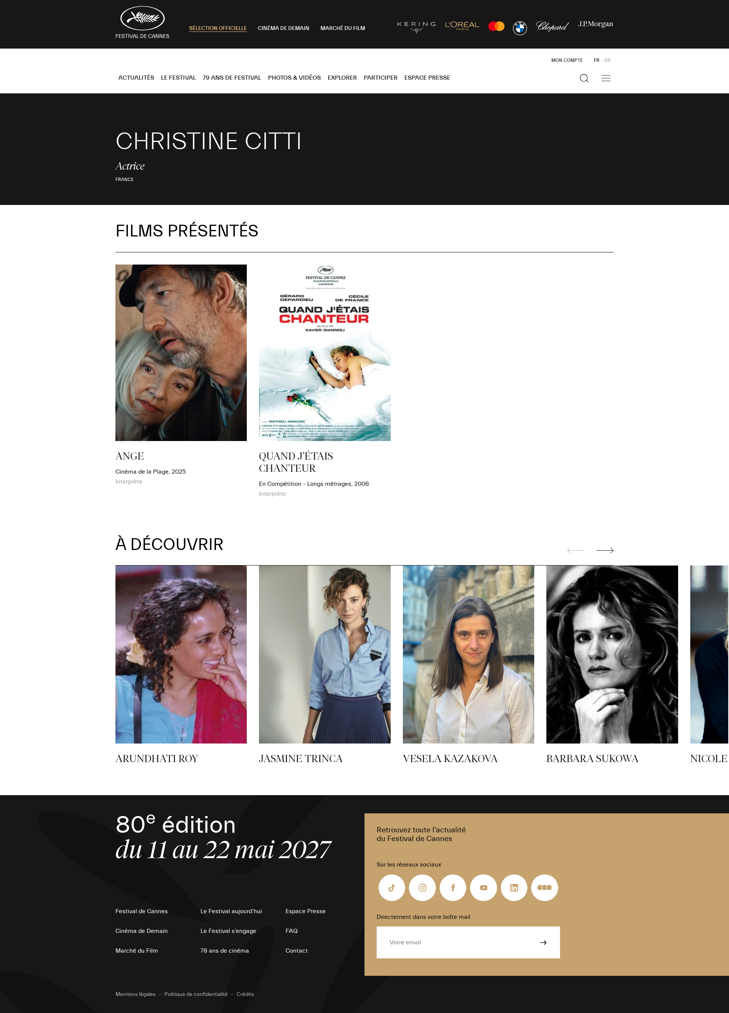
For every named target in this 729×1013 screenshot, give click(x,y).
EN (607, 60)
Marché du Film (136, 950)
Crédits (245, 994)
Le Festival (178, 77)
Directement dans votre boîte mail (423, 917)
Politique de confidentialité (196, 994)
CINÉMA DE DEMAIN (283, 28)
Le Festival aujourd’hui (231, 911)
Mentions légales (135, 994)
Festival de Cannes (141, 911)
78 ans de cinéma (224, 950)
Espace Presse (427, 77)
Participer (381, 77)
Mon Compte (567, 60)
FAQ (292, 931)
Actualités (136, 77)
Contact (297, 950)
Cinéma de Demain (141, 931)
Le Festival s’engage (228, 931)
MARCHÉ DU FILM (342, 28)
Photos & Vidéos (294, 77)
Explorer (342, 77)
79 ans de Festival (232, 77)
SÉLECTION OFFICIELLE (218, 28)
